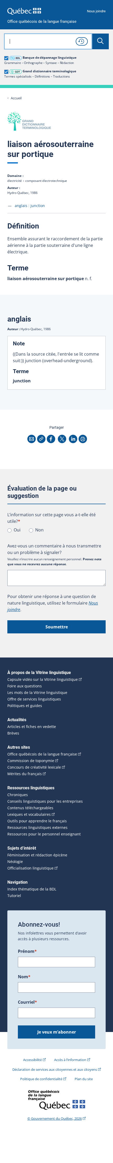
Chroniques (17, 795)
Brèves (13, 733)
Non (39, 530)
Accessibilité (32, 1059)
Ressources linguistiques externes (37, 827)
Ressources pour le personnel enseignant (44, 834)
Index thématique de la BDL (31, 889)
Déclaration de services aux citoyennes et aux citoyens (54, 1069)
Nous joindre (96, 11)
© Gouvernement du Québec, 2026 (54, 1118)
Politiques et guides (24, 706)
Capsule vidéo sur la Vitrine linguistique (42, 679)
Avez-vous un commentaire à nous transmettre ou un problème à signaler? (54, 549)
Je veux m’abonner (56, 1032)
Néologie (15, 862)
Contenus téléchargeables (30, 808)
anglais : (30, 205)
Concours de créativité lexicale (34, 767)
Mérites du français (24, 774)
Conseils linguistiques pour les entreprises (45, 801)
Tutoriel (14, 896)
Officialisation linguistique (30, 868)
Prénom (27, 951)
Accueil (16, 98)
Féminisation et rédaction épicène (37, 855)
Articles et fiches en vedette (31, 727)
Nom (24, 977)
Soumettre (56, 627)
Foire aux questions (24, 686)
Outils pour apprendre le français (37, 821)
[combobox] (48, 41)
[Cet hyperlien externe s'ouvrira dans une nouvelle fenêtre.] (24, 11)
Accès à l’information (70, 1059)
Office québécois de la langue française (41, 21)
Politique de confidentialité (41, 1079)
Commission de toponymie (30, 761)
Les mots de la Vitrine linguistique (37, 693)
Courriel (27, 1002)
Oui (17, 530)
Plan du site (84, 1079)
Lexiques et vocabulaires (29, 814)
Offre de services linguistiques (34, 699)
